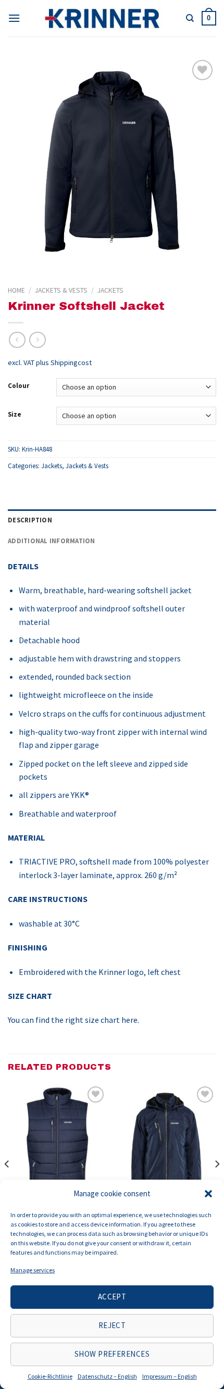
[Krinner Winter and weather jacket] (166, 1143)
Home (16, 290)
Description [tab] (30, 520)
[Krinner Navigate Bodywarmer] (57, 1143)
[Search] (190, 18)
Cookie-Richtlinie (50, 1376)
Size (14, 414)
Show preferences (112, 1354)
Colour (18, 386)
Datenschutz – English (107, 1376)
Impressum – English (169, 1376)
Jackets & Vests (61, 290)
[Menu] (14, 18)
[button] (208, 1193)
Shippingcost (71, 362)
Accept (112, 1297)
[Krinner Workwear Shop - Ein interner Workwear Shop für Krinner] (103, 18)
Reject (112, 1325)
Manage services (32, 1270)
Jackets (110, 290)
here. (130, 1020)
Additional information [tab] (51, 540)
